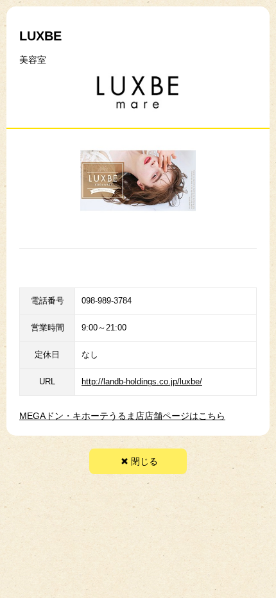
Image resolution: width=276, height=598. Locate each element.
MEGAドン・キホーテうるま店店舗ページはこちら (122, 416)
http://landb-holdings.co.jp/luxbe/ (142, 381)
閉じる (144, 461)
